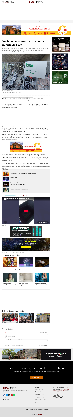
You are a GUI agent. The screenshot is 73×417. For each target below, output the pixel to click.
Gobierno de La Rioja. (60, 391)
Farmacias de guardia (39, 394)
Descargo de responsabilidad (43, 409)
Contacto (37, 402)
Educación (6, 38)
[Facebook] (4, 395)
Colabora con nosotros (40, 399)
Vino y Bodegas (31, 21)
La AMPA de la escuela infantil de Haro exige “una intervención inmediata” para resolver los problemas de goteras (23, 98)
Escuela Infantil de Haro (9, 252)
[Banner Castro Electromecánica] (26, 235)
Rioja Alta (19, 21)
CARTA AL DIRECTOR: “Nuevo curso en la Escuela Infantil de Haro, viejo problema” (17, 100)
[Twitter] (7, 395)
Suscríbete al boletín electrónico (42, 397)
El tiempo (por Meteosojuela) (41, 396)
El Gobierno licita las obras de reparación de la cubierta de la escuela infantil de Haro (18, 97)
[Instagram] (9, 395)
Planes (61, 21)
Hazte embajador (38, 391)
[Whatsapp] (14, 395)
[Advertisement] (36, 12)
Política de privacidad (33, 409)
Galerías (39, 21)
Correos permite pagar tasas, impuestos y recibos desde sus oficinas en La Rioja (42, 325)
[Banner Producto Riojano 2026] (36, 359)
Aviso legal (26, 409)
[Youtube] (12, 395)
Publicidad (44, 21)
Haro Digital (40, 414)
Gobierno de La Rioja (20, 252)
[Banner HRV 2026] (60, 68)
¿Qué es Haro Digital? (39, 389)
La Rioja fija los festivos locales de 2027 (8, 324)
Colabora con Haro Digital (53, 21)
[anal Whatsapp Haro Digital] (60, 83)
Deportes (24, 21)
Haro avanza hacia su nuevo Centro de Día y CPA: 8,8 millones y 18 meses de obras (26, 325)
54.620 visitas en (5, 2)
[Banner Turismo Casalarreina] (26, 151)
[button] (60, 33)
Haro (13, 21)
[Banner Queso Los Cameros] (61, 51)
